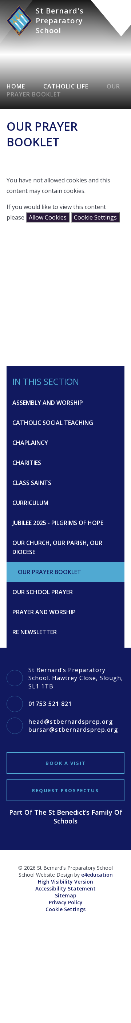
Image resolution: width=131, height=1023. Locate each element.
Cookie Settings (95, 217)
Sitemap (65, 895)
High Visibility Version (65, 881)
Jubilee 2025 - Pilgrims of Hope (57, 523)
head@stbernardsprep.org (70, 722)
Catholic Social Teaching (52, 423)
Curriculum (30, 503)
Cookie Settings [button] (65, 909)
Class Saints (31, 483)
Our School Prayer (42, 592)
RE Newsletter (34, 632)
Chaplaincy (30, 443)
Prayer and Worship (44, 612)
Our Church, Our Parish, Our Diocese (57, 547)
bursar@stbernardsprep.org (73, 730)
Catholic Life (65, 86)
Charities (26, 463)
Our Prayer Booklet (49, 572)
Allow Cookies (48, 217)
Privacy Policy (66, 902)
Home (16, 86)
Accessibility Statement (65, 888)
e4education (97, 874)
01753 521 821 (50, 704)
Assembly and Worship (47, 403)
